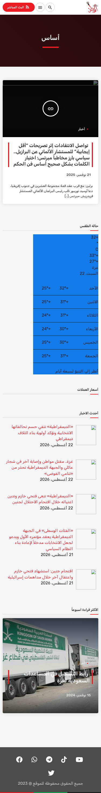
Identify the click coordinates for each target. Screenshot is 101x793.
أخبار (81, 129)
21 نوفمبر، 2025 (78, 175)
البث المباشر (18, 7)
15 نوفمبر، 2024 (78, 695)
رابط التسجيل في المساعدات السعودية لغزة (57, 677)
